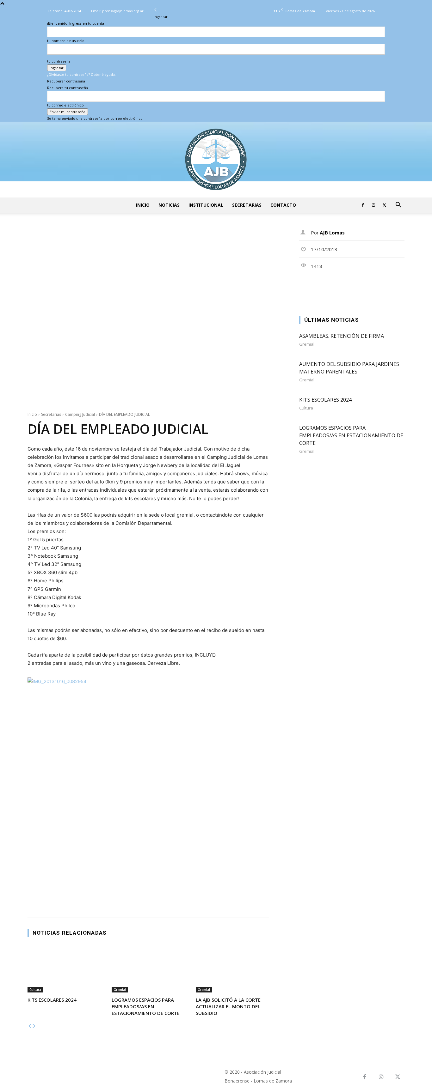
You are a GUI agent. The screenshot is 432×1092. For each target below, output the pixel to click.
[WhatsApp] (349, 288)
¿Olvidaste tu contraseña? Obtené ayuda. (81, 74)
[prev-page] (30, 1026)
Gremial (120, 989)
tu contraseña (59, 61)
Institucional (205, 205)
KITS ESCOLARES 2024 (52, 1000)
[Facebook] (362, 205)
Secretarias (247, 205)
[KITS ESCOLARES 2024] (64, 969)
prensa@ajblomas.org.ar (123, 11)
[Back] (155, 10)
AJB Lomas (332, 232)
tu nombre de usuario (65, 40)
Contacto (283, 205)
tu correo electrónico (65, 105)
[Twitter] (384, 205)
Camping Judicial (80, 414)
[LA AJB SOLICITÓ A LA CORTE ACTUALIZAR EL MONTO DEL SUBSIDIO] (232, 969)
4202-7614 (73, 11)
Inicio (143, 205)
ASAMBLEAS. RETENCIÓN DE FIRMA (341, 335)
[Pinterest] (334, 288)
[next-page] (34, 1026)
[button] (398, 206)
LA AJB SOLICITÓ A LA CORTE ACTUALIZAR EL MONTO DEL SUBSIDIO (228, 1006)
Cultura (35, 989)
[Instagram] (373, 205)
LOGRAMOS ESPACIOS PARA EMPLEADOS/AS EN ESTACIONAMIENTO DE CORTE (146, 1006)
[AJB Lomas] (216, 159)
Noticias (169, 205)
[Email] (378, 288)
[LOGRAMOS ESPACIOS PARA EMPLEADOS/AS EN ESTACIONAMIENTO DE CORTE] (148, 969)
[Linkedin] (363, 288)
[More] (393, 288)
